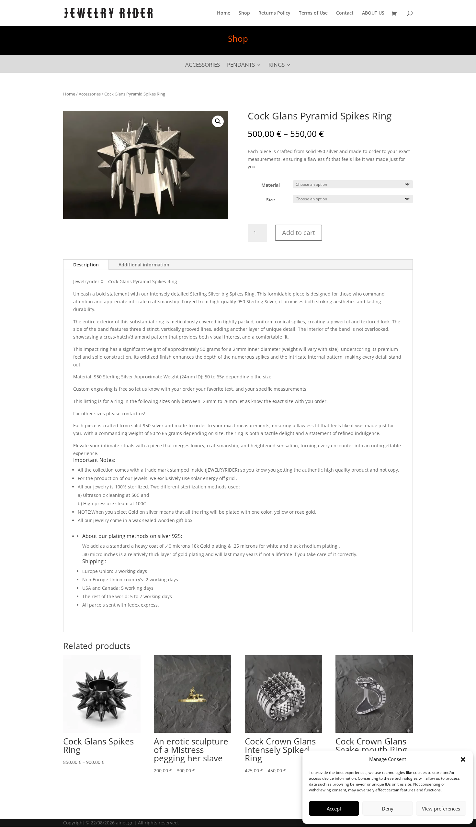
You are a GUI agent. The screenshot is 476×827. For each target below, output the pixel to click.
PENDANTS (241, 65)
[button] (463, 759)
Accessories (90, 94)
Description (86, 265)
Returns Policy (274, 13)
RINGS (276, 65)
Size (270, 199)
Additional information (144, 265)
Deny (387, 808)
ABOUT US (373, 13)
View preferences (441, 808)
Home (223, 13)
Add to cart (298, 232)
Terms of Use (313, 13)
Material (270, 185)
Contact (345, 13)
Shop (244, 13)
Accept (334, 808)
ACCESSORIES (202, 65)
